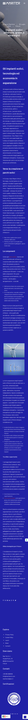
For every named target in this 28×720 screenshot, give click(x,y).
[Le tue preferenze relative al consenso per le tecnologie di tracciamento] (26, 540)
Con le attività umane (9, 498)
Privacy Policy (9, 634)
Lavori (7, 640)
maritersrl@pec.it (8, 679)
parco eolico (12, 257)
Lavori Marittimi (9, 24)
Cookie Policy (9, 637)
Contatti (7, 646)
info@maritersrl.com (9, 676)
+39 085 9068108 (8, 674)
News (6, 643)
